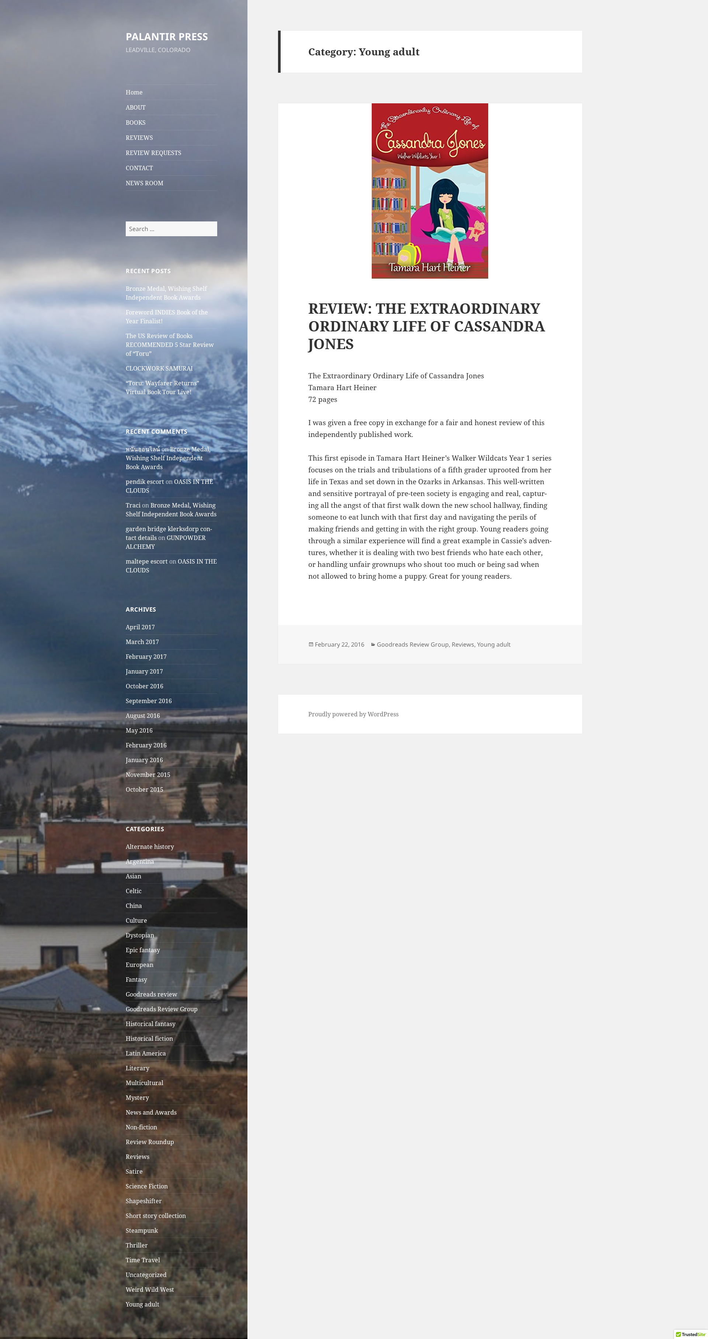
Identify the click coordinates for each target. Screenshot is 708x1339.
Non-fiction (141, 1127)
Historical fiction (149, 1039)
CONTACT (139, 168)
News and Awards (151, 1112)
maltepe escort (147, 561)
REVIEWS (139, 138)
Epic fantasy (143, 950)
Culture (136, 920)
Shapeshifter (144, 1201)
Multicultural (144, 1083)
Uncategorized (146, 1275)
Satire (134, 1171)
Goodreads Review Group (162, 1009)
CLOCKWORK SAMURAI (159, 368)
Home (134, 92)
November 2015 (148, 775)
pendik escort (145, 482)
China (134, 906)
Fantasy (136, 979)
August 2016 (143, 716)
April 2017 (140, 627)
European (139, 965)
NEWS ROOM (144, 183)
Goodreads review (151, 994)
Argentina (140, 861)
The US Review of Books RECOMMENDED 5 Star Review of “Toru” (170, 345)
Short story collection (156, 1216)
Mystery (137, 1098)
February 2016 (146, 745)
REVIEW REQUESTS (153, 153)
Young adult (142, 1304)
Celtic (134, 891)
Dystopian (140, 935)
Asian (133, 876)
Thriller (137, 1245)
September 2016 (149, 701)
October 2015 (144, 789)
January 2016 (144, 760)
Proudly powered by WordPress (353, 714)
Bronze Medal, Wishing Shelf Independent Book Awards (168, 458)
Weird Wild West (150, 1289)
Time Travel (143, 1260)
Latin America (146, 1053)
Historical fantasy (151, 1024)
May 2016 (139, 730)
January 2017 (144, 671)
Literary (137, 1068)
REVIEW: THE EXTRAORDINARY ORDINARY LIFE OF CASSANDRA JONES (426, 325)
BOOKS (136, 122)
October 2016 (144, 686)
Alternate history (150, 847)
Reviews (137, 1157)
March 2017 (142, 642)
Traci (133, 505)
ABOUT (136, 107)
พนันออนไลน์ (143, 449)
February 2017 (146, 657)
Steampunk (142, 1230)
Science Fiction (147, 1186)
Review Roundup (150, 1142)
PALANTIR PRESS (167, 36)
